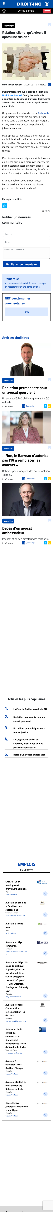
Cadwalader (44, 113)
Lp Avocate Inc (10, 932)
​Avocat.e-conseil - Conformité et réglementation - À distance (15, 1010)
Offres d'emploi (26, 11)
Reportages (9, 25)
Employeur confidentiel (13, 1052)
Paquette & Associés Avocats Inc (16, 953)
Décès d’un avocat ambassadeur (29, 754)
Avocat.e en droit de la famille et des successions (15, 906)
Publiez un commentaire (21, 264)
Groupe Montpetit (11, 1073)
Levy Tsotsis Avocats (13, 996)
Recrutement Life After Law (15, 1021)
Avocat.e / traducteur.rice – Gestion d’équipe (14, 1064)
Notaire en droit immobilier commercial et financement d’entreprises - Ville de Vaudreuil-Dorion (15, 1038)
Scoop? (47, 10)
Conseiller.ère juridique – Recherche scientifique (16, 1106)
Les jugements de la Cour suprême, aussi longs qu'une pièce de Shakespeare (28, 743)
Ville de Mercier (11, 894)
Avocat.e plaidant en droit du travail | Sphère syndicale (15, 1085)
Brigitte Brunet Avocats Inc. (15, 915)
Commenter (30, 406)
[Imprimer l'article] (49, 406)
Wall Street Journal (12, 95)
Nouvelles (8, 380)
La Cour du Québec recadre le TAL (30, 709)
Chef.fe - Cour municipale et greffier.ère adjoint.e (15, 885)
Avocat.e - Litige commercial (13, 944)
